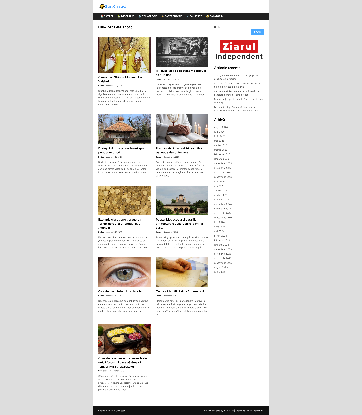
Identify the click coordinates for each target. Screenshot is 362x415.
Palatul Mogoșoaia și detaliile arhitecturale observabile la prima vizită (179, 223)
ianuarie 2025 (221, 199)
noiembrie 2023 (222, 253)
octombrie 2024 (222, 213)
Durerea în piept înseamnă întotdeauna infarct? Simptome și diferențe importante (236, 109)
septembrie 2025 (223, 176)
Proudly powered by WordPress (219, 410)
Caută (217, 27)
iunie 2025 (219, 181)
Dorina (101, 86)
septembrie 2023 (223, 262)
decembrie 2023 (223, 249)
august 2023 (221, 267)
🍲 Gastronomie (171, 16)
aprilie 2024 (220, 235)
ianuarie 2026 (221, 158)
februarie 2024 (222, 240)
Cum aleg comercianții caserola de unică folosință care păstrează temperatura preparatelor (122, 362)
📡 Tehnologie (148, 16)
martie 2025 (220, 195)
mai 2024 (219, 231)
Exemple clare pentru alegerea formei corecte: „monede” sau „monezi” (119, 223)
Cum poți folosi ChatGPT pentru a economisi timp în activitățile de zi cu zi (238, 85)
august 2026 (221, 127)
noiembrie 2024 (222, 208)
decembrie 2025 (223, 163)
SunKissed (102, 371)
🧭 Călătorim (214, 16)
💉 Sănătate (194, 16)
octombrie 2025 (222, 172)
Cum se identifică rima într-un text (180, 291)
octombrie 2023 (222, 258)
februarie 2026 (222, 154)
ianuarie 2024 (221, 244)
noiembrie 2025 (222, 167)
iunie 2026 (219, 136)
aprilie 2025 (220, 190)
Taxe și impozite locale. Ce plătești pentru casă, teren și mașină (236, 77)
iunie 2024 (219, 226)
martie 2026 (220, 149)
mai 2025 (219, 186)
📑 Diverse (107, 16)
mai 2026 (219, 140)
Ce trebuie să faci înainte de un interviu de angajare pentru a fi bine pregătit (236, 93)
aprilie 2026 (220, 145)
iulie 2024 (219, 222)
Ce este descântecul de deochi (120, 291)
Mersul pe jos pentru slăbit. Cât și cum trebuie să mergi (238, 101)
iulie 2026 (219, 131)
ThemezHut (257, 410)
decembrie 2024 (223, 204)
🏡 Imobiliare (126, 16)
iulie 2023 (219, 271)
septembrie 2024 (223, 217)
